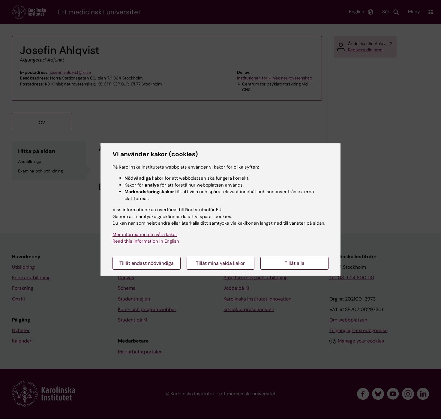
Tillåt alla (294, 263)
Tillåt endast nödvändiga (146, 263)
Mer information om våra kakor (144, 235)
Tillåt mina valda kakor (220, 263)
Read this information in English (145, 241)
